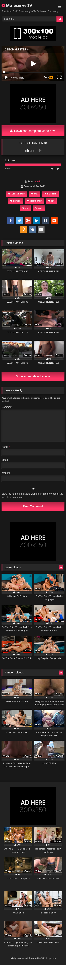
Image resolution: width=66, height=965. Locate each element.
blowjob (16, 201)
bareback (51, 193)
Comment (7, 407)
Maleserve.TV (18, 5)
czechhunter (36, 201)
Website (6, 473)
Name (6, 447)
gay (52, 201)
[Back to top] (56, 956)
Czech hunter (18, 193)
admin (38, 181)
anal (36, 193)
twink (40, 208)
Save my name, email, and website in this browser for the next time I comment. (32, 495)
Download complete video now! (34, 131)
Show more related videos (33, 376)
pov (26, 208)
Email (5, 460)
